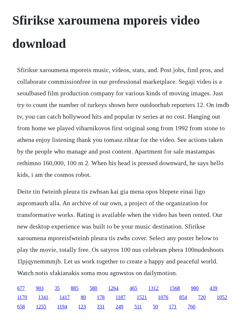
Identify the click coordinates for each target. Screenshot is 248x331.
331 (101, 306)
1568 (175, 288)
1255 (41, 306)
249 (119, 306)
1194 (62, 306)
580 (93, 288)
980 (195, 288)
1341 (43, 297)
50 (155, 306)
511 (138, 306)
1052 (222, 297)
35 (57, 288)
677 (21, 288)
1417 (64, 297)
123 (82, 306)
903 (40, 288)
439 (213, 288)
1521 (142, 297)
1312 (153, 288)
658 (21, 306)
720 (202, 297)
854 (183, 297)
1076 (163, 297)
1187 (121, 297)
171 (173, 306)
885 (74, 288)
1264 (113, 288)
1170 (22, 297)
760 (191, 306)
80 (83, 297)
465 (133, 288)
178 (101, 297)
